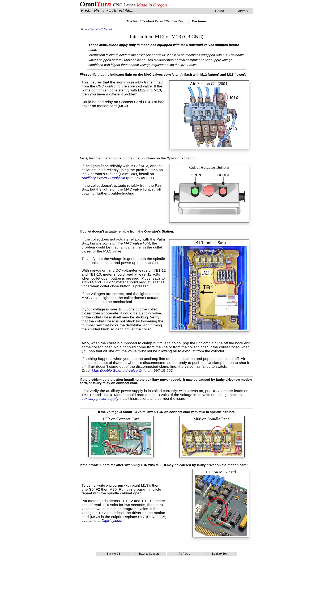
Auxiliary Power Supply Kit (103, 178)
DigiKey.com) (112, 521)
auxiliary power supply (100, 399)
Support (94, 29)
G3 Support (106, 29)
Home (219, 11)
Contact (242, 11)
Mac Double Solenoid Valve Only (119, 370)
